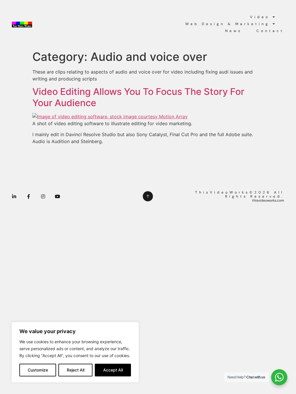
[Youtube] (57, 196)
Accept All (113, 369)
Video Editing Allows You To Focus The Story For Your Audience (138, 97)
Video (260, 17)
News (233, 31)
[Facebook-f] (28, 196)
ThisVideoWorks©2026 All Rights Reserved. (239, 194)
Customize (38, 369)
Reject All (75, 369)
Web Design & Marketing (227, 24)
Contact (270, 31)
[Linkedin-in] (14, 196)
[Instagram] (43, 196)
